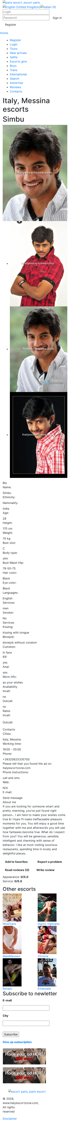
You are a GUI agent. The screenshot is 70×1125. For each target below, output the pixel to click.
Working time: (12, 743)
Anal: (6, 666)
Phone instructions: (16, 772)
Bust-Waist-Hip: (13, 562)
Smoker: (8, 612)
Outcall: (8, 701)
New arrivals (18, 53)
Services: (9, 602)
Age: (6, 513)
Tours (13, 48)
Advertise (16, 83)
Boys (13, 66)
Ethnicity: (9, 497)
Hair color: (10, 572)
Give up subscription (17, 1042)
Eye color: (9, 582)
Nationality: (10, 503)
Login (13, 44)
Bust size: (9, 543)
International (18, 74)
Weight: (8, 533)
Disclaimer (10, 1118)
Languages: (10, 592)
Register (10, 24)
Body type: (10, 552)
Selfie (13, 57)
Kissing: (8, 627)
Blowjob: (8, 637)
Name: (7, 487)
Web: (6, 782)
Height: (7, 523)
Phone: (7, 753)
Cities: (7, 733)
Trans (13, 70)
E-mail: (7, 792)
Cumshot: (9, 647)
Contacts (16, 91)
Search (14, 78)
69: (5, 657)
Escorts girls (18, 61)
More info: (10, 676)
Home (4, 33)
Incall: (6, 691)
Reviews (15, 87)
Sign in (57, 18)
